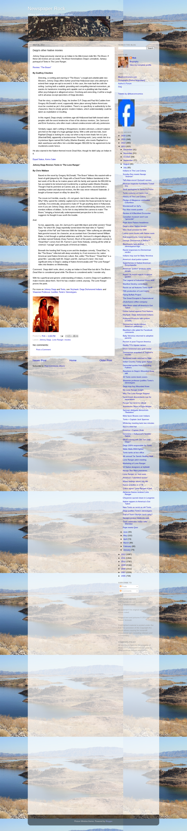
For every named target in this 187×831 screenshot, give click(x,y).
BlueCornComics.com (127, 77)
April (125, 539)
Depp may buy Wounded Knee (136, 386)
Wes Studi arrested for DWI (134, 230)
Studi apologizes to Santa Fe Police (138, 189)
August (126, 164)
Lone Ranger (57, 340)
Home (73, 360)
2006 (123, 576)
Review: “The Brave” (42, 67)
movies (67, 340)
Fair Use (122, 628)
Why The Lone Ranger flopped (136, 394)
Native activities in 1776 (133, 485)
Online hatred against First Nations (138, 311)
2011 (123, 558)
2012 (123, 554)
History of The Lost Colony (134, 197)
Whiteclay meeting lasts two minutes (138, 423)
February (127, 546)
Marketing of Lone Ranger (134, 463)
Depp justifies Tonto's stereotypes (137, 511)
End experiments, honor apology (137, 237)
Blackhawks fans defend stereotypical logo (133, 245)
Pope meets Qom (130, 527)
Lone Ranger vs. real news (134, 474)
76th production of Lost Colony (136, 291)
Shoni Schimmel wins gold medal (137, 349)
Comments (126, 591)
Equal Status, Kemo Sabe (44, 159)
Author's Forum (125, 84)
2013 (123, 146)
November (128, 153)
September (128, 160)
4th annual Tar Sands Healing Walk (138, 456)
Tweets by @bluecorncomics (130, 94)
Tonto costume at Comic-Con (135, 193)
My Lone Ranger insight (133, 390)
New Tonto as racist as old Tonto (137, 507)
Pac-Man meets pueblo (133, 210)
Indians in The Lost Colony (134, 171)
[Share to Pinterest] (77, 336)
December (128, 150)
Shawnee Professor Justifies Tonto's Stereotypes (55, 292)
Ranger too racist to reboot (134, 403)
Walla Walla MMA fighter (133, 449)
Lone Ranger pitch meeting (134, 460)
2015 (123, 139)
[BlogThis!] (69, 336)
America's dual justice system (135, 259)
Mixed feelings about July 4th (135, 481)
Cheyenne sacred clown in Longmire (138, 498)
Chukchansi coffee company (135, 302)
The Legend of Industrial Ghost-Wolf (138, 280)
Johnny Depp (50, 289)
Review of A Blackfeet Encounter (137, 213)
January (127, 550)
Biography (134, 62)
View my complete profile (140, 65)
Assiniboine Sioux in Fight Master (137, 406)
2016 (123, 136)
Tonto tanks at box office (133, 453)
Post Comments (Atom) (54, 366)
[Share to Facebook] (74, 336)
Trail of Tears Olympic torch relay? (138, 515)
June (125, 532)
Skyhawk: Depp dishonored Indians (138, 315)
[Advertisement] (135, 673)
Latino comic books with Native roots (138, 233)
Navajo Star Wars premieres (135, 471)
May (125, 536)
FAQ (120, 87)
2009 (123, 565)
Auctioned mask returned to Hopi (137, 358)
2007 (123, 572)
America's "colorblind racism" (135, 478)
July (125, 168)
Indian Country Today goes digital (137, 362)
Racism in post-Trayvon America (137, 342)
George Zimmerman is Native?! (136, 241)
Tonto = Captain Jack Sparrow (136, 419)
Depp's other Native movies (135, 226)
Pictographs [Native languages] (131, 80)
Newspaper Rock (46, 8)
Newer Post (39, 360)
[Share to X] (72, 336)
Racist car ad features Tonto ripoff (137, 288)
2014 (123, 143)
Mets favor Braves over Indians (136, 416)
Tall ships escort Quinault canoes (137, 180)
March (126, 543)
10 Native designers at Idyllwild (136, 467)
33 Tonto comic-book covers (135, 377)
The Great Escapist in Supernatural (138, 298)
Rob (44, 336)
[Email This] (66, 336)
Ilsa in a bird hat (130, 427)
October (127, 157)
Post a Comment (43, 350)
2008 (123, 569)
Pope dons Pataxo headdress (135, 223)
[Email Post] (62, 336)
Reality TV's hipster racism (134, 345)
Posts (124, 586)
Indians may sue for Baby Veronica (138, 256)
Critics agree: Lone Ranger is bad (137, 488)
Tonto (63, 289)
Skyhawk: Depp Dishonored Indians (86, 289)
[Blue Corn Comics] (126, 126)
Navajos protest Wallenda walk (136, 518)
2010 (123, 562)
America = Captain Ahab (133, 430)
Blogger (109, 821)
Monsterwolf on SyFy (132, 206)
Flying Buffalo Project (132, 295)
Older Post (106, 360)
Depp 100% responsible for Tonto (137, 445)
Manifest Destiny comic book (135, 284)
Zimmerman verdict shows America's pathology (134, 325)
